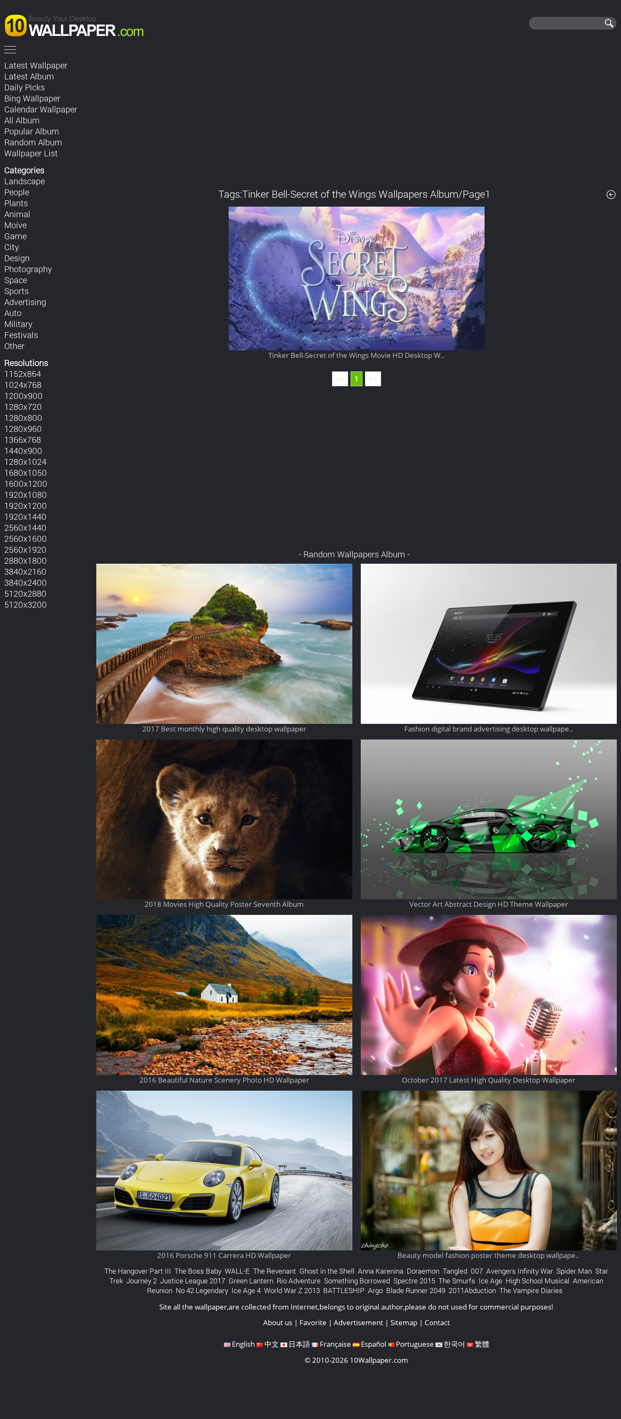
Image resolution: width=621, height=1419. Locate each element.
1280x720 (23, 406)
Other (14, 345)
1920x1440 (25, 516)
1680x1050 (25, 472)
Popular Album (31, 131)
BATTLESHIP (344, 1290)
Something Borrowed (357, 1280)
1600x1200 (25, 483)
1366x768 (22, 439)
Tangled (455, 1271)
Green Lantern (251, 1280)
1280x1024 (25, 461)
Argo (375, 1290)
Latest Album (29, 76)
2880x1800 (25, 560)
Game (15, 235)
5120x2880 (25, 593)
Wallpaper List (31, 152)
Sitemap (403, 1322)
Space (15, 279)
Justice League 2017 (192, 1280)
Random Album (33, 141)
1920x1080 (25, 494)
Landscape (24, 180)
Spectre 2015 (414, 1280)
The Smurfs (457, 1280)
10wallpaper (78, 24)
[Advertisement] (356, 118)
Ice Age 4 (246, 1290)
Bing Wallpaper (32, 98)
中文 (271, 1344)
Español (373, 1344)
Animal (17, 213)
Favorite (313, 1322)
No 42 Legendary (202, 1290)
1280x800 (23, 417)
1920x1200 (25, 505)
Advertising (25, 301)
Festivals (21, 334)
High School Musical (537, 1280)
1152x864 (22, 373)
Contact (437, 1322)
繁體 (482, 1344)
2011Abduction (472, 1290)
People (16, 191)
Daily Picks (24, 87)
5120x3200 (25, 604)
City (11, 246)
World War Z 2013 (292, 1290)
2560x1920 (25, 549)
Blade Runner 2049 (415, 1290)
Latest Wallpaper (36, 65)
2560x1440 (25, 527)
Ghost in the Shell (327, 1271)
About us (277, 1322)
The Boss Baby (197, 1271)
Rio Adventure (299, 1280)
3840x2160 (25, 571)
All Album (22, 120)
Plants (16, 202)
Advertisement (358, 1322)
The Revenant (274, 1271)
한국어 (454, 1344)
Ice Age (490, 1280)
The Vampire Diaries (531, 1290)
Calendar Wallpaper (40, 109)
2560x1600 (25, 538)
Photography (28, 268)
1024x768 (22, 384)
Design (17, 257)
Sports (16, 290)
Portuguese (415, 1344)
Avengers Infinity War (519, 1271)
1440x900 (23, 450)
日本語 (299, 1344)
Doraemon (423, 1271)
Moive (15, 224)
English (243, 1344)
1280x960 (23, 428)
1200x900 (23, 395)
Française (335, 1344)
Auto (13, 312)
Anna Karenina (380, 1271)
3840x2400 (25, 582)
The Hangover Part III (137, 1271)
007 (477, 1271)
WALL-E (237, 1271)
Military (18, 323)
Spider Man (574, 1271)
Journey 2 (141, 1280)
